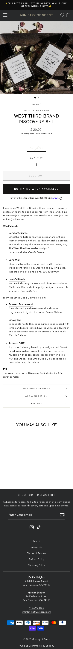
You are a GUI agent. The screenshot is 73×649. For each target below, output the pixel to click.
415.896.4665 (36, 607)
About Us (36, 547)
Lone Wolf (14, 259)
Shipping (25, 133)
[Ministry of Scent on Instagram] (32, 527)
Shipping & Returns (36, 388)
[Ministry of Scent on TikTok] (38, 527)
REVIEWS (36, 403)
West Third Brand (36, 111)
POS (21, 645)
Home (35, 104)
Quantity (36, 158)
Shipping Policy (36, 565)
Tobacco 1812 (17, 343)
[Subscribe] (62, 515)
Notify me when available (36, 189)
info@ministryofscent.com (36, 611)
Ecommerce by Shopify (41, 645)
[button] (10, 478)
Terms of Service (36, 553)
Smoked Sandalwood (21, 304)
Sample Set (36, 148)
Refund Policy (36, 559)
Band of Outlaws (18, 232)
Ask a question (36, 396)
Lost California (17, 279)
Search (36, 541)
